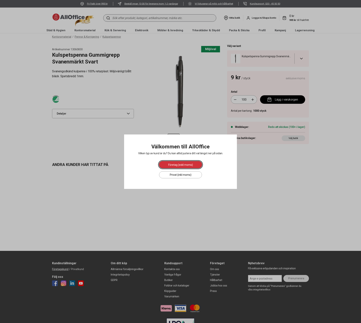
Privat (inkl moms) (180, 174)
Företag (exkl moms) (180, 164)
